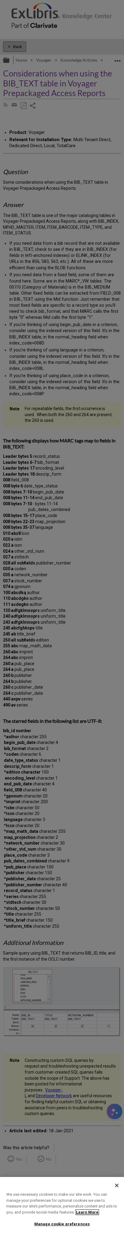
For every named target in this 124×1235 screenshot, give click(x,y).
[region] (62, 1206)
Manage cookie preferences (62, 1224)
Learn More (87, 1212)
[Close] (116, 1185)
